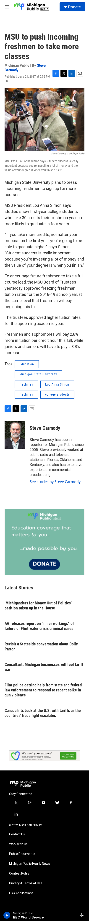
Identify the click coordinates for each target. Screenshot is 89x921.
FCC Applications (21, 893)
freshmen (26, 384)
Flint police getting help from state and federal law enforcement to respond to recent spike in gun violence (43, 690)
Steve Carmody (45, 428)
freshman (26, 394)
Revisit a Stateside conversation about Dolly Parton (41, 646)
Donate (74, 7)
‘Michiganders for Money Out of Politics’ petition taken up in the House (38, 605)
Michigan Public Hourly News (29, 863)
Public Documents (22, 854)
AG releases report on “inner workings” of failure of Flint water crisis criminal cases (39, 626)
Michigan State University (38, 374)
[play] (7, 915)
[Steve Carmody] (15, 435)
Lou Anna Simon (57, 384)
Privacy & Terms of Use (25, 883)
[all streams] (83, 915)
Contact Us (17, 834)
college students (57, 394)
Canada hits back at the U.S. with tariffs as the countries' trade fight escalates (43, 713)
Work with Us (18, 844)
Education (26, 364)
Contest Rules (19, 873)
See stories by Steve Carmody (55, 481)
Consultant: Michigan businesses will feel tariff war (44, 667)
